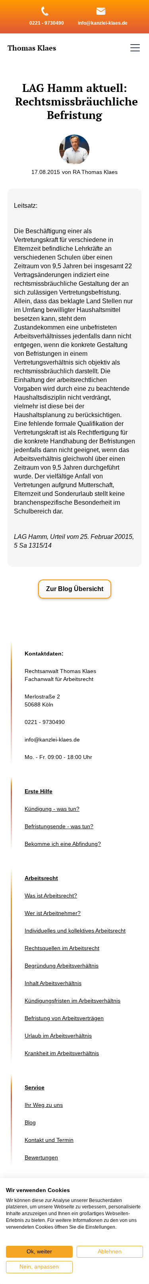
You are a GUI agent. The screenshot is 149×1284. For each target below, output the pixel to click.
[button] (133, 47)
